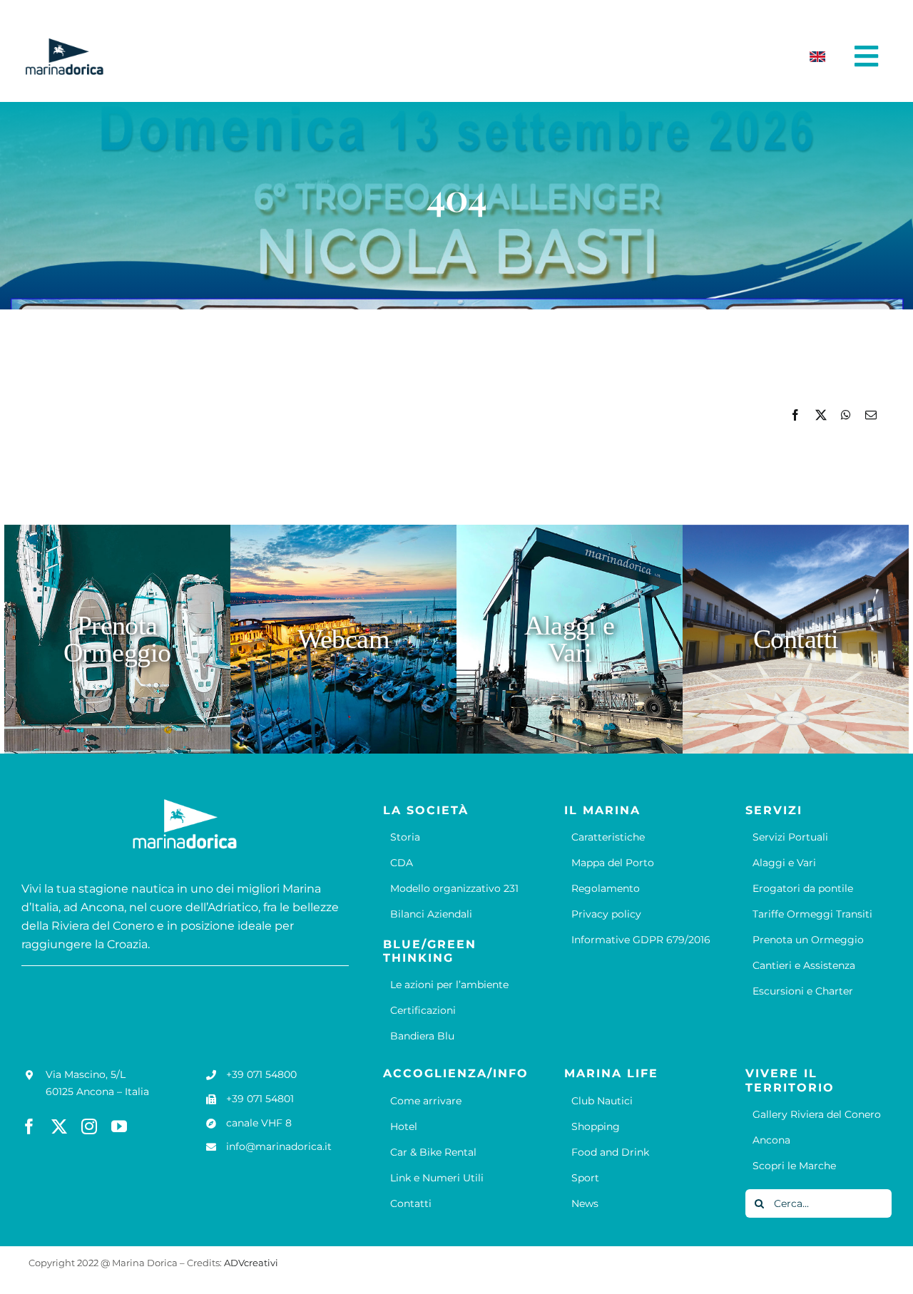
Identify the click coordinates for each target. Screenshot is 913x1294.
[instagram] (89, 1126)
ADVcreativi (251, 1262)
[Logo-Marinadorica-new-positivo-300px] (64, 43)
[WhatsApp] (846, 415)
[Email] (871, 415)
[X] (821, 415)
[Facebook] (795, 415)
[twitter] (59, 1126)
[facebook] (29, 1126)
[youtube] (119, 1126)
